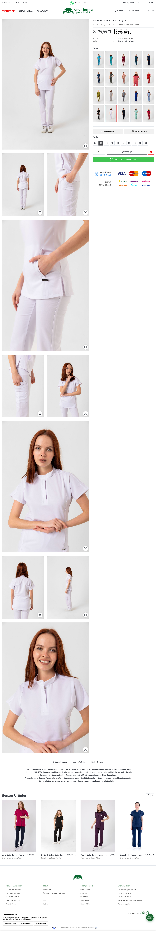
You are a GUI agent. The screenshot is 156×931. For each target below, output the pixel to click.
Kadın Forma (8, 11)
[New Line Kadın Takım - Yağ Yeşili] (98, 95)
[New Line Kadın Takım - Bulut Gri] (111, 95)
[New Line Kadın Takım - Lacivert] (123, 113)
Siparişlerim (84, 900)
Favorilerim (135, 11)
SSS (44, 900)
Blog (44, 897)
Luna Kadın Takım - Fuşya (52, 855)
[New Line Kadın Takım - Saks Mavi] (136, 95)
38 (101, 143)
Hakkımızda (47, 889)
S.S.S (17, 3)
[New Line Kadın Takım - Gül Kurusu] (136, 77)
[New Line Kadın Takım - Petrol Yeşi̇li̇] (136, 59)
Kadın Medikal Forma (13, 889)
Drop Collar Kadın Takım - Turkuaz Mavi (19, 855)
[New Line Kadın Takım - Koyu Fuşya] (148, 113)
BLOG (25, 3)
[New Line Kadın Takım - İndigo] (148, 59)
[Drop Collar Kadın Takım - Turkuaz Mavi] (19, 826)
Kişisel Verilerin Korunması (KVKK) (130, 900)
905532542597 (80, 3)
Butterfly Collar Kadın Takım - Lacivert (96, 855)
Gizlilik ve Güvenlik (124, 893)
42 (112, 143)
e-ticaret (72, 927)
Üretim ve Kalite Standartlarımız (54, 893)
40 (106, 143)
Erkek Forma (26, 11)
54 (146, 143)
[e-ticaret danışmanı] (100, 928)
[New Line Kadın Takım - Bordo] (123, 59)
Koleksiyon (43, 11)
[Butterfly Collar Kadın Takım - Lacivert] (97, 826)
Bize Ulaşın (6, 3)
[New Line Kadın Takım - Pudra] (123, 77)
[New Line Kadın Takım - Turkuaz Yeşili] (111, 59)
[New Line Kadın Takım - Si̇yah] (98, 113)
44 (118, 143)
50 (134, 143)
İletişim (45, 904)
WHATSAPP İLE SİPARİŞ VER (126, 159)
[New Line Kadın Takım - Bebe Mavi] (148, 95)
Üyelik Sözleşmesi (124, 897)
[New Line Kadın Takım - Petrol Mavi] (98, 77)
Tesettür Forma (11, 904)
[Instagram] (143, 913)
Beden (96, 137)
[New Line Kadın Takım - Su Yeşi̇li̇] (136, 113)
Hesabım (83, 893)
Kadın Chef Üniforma (13, 897)
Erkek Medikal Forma (13, 893)
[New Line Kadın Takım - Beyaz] (111, 113)
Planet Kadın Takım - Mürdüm (132, 855)
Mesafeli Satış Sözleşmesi (127, 889)
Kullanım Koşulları (124, 904)
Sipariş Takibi (128, 3)
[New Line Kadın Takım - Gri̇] (123, 95)
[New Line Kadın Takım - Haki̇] (111, 77)
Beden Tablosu (85, 889)
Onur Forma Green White (126, 41)
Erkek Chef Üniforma (13, 900)
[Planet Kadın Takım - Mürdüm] (137, 826)
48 (129, 143)
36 (95, 143)
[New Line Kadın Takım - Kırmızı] (148, 77)
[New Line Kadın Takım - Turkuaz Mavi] (98, 59)
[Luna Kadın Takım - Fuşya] (58, 826)
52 (140, 143)
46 (123, 143)
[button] (152, 795)
